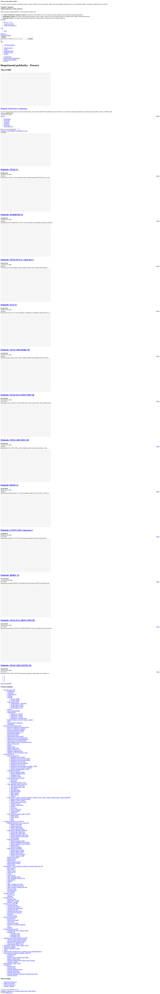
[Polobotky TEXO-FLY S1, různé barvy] (26, 105)
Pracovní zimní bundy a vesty (15, 778)
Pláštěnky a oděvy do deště (18, 800)
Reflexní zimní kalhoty (17, 827)
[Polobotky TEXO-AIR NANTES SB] (26, 662)
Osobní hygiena (11, 954)
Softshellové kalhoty (16, 776)
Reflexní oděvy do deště (13, 848)
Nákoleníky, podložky (10, 947)
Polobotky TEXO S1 (9, 169)
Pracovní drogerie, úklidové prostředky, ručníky (16, 953)
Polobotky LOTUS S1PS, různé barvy (17, 530)
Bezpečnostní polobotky (13, 733)
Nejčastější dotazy (9, 51)
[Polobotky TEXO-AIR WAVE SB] (26, 436)
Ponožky (13, 806)
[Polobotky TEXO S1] (26, 166)
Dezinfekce (10, 956)
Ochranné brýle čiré (12, 905)
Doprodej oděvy (11, 968)
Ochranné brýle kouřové (13, 906)
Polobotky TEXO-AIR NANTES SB (16, 665)
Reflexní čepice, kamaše (13, 863)
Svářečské (10, 696)
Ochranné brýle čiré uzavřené (15, 908)
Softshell (9, 881)
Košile (12, 820)
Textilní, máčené (15, 700)
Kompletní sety (11, 918)
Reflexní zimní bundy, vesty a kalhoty (17, 823)
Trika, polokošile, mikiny (13, 876)
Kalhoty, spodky (11, 871)
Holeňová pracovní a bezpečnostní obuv (17, 739)
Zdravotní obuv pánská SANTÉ (15, 942)
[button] (2, 28)
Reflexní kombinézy (16, 847)
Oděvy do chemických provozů (15, 885)
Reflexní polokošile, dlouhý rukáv (20, 836)
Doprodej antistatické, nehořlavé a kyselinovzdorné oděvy (22, 974)
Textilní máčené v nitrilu (17, 705)
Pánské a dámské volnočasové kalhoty (21, 799)
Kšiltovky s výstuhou (12, 902)
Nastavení (3, 7)
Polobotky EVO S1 (9, 305)
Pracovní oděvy (8, 754)
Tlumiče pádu (11, 921)
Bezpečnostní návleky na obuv (15, 736)
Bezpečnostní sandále (13, 734)
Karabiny (9, 927)
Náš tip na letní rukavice (10, 982)
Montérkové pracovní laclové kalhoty (20, 758)
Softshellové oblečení (13, 770)
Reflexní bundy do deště (17, 850)
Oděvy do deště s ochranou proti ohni (17, 887)
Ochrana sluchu (8, 893)
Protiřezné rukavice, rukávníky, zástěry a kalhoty (20, 720)
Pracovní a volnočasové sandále (15, 730)
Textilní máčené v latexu (17, 706)
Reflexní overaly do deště (17, 856)
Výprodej (6, 965)
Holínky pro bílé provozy (14, 749)
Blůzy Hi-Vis (10, 869)
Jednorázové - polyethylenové (18, 718)
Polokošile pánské (15, 790)
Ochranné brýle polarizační (14, 912)
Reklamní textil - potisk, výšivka (12, 963)
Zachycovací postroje (10, 917)
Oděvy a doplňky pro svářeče (15, 884)
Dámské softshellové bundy (18, 773)
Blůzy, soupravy (11, 868)
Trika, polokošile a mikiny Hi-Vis (16, 878)
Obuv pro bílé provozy (13, 743)
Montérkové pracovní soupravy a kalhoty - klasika (24, 766)
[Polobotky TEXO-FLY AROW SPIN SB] (26, 616)
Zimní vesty (14, 781)
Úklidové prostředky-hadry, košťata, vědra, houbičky (21, 960)
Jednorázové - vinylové (17, 717)
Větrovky (13, 796)
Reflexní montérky (12, 839)
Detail (157, 116)
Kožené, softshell (15, 699)
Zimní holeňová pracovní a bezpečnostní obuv (19, 742)
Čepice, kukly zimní (16, 809)
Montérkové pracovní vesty (18, 764)
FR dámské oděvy (12, 890)
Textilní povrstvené (12, 702)
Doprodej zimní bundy (13, 971)
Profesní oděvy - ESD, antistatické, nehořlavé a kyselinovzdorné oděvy (23, 866)
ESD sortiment (11, 891)
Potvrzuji (3, 19)
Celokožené (10, 693)
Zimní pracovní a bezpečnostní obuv (16, 740)
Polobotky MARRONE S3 (12, 215)
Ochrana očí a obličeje (10, 903)
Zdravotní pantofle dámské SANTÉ (16, 939)
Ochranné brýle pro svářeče (14, 911)
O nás (5, 49)
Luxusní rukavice (11, 694)
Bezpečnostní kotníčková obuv (15, 731)
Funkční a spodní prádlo (17, 805)
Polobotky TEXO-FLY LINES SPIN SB (17, 395)
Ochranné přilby (11, 899)
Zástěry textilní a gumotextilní (18, 802)
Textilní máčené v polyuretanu (19, 703)
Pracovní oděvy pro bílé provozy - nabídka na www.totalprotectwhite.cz (23, 951)
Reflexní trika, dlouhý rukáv (18, 833)
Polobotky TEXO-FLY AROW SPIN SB (18, 620)
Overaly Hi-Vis (11, 875)
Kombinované (11, 691)
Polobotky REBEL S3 (10, 575)
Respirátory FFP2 (15, 935)
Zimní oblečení (11, 879)
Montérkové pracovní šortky (18, 761)
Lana (8, 926)
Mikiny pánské (14, 793)
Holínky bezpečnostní (13, 748)
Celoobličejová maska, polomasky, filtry (17, 930)
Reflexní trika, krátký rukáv (18, 832)
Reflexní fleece (11, 860)
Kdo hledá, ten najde (6, 38)
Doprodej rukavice (12, 975)
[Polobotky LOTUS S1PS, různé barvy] (26, 526)
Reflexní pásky (11, 865)
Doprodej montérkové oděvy (14, 969)
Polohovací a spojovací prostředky (16, 924)
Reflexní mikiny (15, 838)
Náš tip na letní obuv (9, 983)
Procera (3, 116)
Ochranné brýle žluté (12, 909)
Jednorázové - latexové (17, 714)
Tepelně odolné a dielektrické (15, 723)
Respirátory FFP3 (15, 936)
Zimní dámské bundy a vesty (18, 782)
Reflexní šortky (15, 845)
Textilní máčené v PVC (17, 708)
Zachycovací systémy (13, 923)
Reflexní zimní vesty (16, 826)
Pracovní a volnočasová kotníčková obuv (18, 727)
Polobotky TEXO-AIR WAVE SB (15, 440)
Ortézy (6, 950)
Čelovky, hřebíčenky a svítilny (12, 948)
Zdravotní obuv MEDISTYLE (15, 944)
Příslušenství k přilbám (13, 900)
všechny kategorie (5, 683)
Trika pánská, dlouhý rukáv (18, 787)
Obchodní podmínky (9, 45)
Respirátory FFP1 (15, 933)
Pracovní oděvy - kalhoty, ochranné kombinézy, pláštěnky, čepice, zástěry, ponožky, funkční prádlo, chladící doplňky (38, 797)
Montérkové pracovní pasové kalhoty (20, 760)
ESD (8, 721)
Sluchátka (9, 896)
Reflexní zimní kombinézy (18, 829)
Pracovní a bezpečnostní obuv (12, 726)
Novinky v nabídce (9, 986)
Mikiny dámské (15, 794)
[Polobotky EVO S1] (26, 301)
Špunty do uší (11, 894)
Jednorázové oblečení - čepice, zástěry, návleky (16, 945)
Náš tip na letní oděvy (10, 985)
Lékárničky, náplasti (12, 962)
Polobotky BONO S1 (9, 485)
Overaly (9, 873)
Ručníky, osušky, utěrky (13, 959)
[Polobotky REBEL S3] (26, 571)
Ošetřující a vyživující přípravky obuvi (17, 752)
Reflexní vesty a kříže (13, 857)
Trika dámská (14, 788)
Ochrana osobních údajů (20, 991)
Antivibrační (10, 724)
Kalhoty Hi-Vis (11, 872)
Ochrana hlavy (8, 897)
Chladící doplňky (15, 811)
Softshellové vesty (15, 775)
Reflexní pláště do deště (17, 853)
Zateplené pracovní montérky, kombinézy (21, 767)
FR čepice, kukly (11, 888)
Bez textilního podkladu (13, 711)
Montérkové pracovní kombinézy (19, 763)
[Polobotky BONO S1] (26, 481)
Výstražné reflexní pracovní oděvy (13, 821)
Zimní (9, 697)
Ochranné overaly (15, 803)
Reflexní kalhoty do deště (17, 851)
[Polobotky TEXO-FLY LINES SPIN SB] (26, 391)
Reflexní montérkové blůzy (18, 841)
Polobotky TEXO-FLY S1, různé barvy (14, 108)
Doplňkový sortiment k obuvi (15, 751)
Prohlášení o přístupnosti (7, 991)
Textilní (9, 709)
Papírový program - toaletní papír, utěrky (18, 957)
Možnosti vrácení (8, 52)
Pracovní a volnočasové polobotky (16, 728)
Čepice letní (14, 808)
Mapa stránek (31, 991)
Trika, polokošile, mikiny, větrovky (16, 784)
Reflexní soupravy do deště (18, 854)
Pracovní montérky (12, 755)
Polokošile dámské (15, 791)
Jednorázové (10, 712)
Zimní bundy (14, 779)
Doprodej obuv (11, 966)
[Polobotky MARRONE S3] (26, 211)
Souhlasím (10, 7)
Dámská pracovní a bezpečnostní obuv (17, 737)
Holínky (9, 745)
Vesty (12, 818)
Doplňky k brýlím (12, 915)
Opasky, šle (14, 812)
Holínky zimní (11, 746)
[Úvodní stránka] (6, 35)
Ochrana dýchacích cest (10, 929)
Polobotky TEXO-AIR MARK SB (15, 350)
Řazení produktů (5, 129)
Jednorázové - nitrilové (17, 715)
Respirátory (10, 932)
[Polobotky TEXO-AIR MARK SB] (26, 346)
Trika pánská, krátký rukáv (18, 785)
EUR (5, 31)
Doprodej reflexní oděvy (13, 972)
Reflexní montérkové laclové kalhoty (20, 844)
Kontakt (6, 54)
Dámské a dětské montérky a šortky (20, 769)
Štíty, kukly (10, 914)
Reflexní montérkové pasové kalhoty (20, 842)
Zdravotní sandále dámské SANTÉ (16, 941)
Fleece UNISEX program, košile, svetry (18, 814)
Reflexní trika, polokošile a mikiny (16, 830)
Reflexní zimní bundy (16, 824)
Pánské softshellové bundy (18, 772)
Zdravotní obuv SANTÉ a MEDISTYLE (15, 938)
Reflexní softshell (11, 859)
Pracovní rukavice (9, 690)
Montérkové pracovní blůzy (18, 757)
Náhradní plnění (8, 48)
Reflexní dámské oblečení (14, 862)
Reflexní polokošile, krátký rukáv (19, 835)
